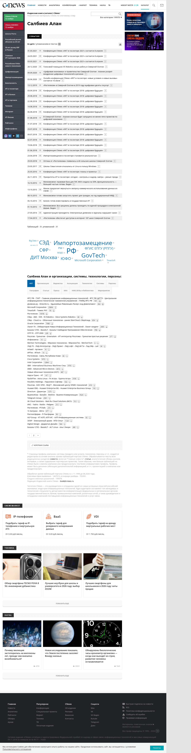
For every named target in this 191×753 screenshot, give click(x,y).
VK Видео (95, 715)
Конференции (42, 708)
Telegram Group (34, 398)
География (34, 290)
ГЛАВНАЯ (31, 5)
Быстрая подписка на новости (139, 704)
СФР (43, 250)
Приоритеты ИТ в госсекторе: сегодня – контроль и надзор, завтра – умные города (80, 177)
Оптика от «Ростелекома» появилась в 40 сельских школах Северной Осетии (77, 161)
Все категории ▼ (111, 17)
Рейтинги (9, 123)
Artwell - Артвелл (35, 349)
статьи (88, 459)
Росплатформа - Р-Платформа (40, 414)
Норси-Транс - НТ (35, 375)
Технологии (87, 283)
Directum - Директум (36, 391)
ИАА (65, 290)
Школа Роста (10, 34)
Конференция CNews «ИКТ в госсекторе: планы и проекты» (70, 171)
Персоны (112, 283)
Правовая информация (136, 718)
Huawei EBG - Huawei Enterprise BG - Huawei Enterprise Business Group (59, 388)
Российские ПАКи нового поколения (13, 64)
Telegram (95, 722)
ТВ (109, 5)
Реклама (69, 711)
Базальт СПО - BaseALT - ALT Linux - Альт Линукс (49, 427)
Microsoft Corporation (88, 260)
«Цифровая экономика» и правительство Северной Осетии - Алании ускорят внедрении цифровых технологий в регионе (77, 72)
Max (92, 708)
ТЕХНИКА (93, 5)
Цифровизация (11, 71)
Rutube (94, 718)
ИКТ (31, 283)
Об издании (70, 708)
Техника (40, 718)
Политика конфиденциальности (140, 711)
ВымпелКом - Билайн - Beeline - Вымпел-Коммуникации (52, 394)
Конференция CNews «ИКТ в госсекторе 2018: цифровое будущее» (73, 90)
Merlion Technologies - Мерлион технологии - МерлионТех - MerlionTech (60, 343)
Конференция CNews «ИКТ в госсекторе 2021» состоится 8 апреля (73, 51)
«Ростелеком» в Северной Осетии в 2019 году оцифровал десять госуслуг (76, 85)
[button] (154, 5)
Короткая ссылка (41, 445)
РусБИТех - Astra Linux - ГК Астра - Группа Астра (49, 378)
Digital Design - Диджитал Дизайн (42, 424)
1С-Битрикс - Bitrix (35, 411)
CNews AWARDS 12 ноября (11, 26)
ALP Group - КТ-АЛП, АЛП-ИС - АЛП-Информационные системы (55, 417)
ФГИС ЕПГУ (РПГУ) (99, 248)
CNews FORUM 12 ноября (11, 17)
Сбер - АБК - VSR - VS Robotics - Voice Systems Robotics (51, 317)
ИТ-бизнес (9, 117)
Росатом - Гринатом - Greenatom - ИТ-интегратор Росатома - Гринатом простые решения (67, 336)
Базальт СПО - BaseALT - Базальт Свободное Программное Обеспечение (60, 330)
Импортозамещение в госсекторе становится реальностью (70, 155)
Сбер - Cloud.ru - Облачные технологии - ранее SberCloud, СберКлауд (58, 320)
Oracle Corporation (35, 323)
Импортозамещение (14, 77)
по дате (30, 44)
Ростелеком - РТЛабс (36, 407)
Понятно (157, 748)
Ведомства (58, 283)
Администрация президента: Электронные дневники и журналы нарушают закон (80, 213)
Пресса (56, 290)
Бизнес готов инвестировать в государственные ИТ (66, 201)
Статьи (46, 290)
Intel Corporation (34, 362)
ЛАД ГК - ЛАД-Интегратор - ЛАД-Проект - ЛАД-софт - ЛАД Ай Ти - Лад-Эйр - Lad (62, 346)
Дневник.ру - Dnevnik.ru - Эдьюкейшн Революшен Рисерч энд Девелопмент (61, 304)
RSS (127, 707)
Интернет (9, 111)
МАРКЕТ (83, 5)
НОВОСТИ (42, 5)
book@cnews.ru (67, 481)
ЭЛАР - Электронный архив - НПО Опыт (45, 420)
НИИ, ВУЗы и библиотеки (83, 290)
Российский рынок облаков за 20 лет (13, 40)
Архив (10, 722)
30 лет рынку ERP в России (12, 48)
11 (100, 301)
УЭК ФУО (33, 245)
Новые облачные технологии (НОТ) (43, 372)
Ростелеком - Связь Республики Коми (44, 356)
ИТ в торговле (11, 100)
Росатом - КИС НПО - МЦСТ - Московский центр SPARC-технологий (57, 385)
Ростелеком (32, 313)
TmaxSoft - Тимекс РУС (37, 310)
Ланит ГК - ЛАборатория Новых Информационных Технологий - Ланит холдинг (62, 326)
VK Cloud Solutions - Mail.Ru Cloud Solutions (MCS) (49, 401)
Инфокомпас (33, 339)
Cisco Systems (33, 359)
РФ (71, 250)
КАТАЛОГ (145, 5)
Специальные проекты (46, 711)
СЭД (44, 242)
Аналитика (54, 5)
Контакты (69, 718)
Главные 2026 (12, 56)
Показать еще (62, 603)
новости (54, 459)
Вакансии (69, 715)
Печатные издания (45, 725)
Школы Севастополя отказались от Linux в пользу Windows (69, 166)
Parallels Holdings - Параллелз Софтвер (44, 382)
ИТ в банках (10, 94)
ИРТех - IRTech (33, 352)
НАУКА (103, 5)
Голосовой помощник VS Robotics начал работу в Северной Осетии (73, 66)
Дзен (93, 725)
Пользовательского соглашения (17, 749)
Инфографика (11, 128)
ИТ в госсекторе (11, 89)
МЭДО (60, 252)
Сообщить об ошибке (135, 714)
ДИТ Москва (43, 257)
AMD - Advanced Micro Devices (40, 369)
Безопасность (11, 83)
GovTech (93, 255)
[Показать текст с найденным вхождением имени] (59, 44)
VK (92, 711)
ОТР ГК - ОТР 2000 (35, 333)
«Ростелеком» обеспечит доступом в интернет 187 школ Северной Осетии (76, 218)
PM (60, 248)
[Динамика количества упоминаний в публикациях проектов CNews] (120, 44)
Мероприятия (104, 290)
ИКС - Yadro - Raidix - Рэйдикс (40, 404)
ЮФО (66, 258)
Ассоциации (72, 283)
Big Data (33, 240)
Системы (100, 283)
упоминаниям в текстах (46, 44)
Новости (11, 708)
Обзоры (11, 718)
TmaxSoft (111, 260)
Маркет (39, 715)
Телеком (8, 106)
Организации (43, 283)
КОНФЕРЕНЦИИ (69, 5)
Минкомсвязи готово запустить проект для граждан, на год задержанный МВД (78, 195)
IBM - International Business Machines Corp (46, 365)
